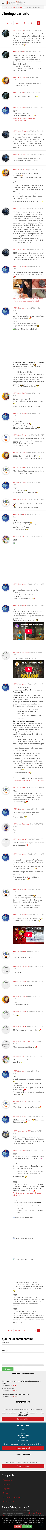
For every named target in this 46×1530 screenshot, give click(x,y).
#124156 (16, 249)
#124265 (16, 435)
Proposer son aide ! (23, 1448)
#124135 (16, 52)
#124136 (16, 77)
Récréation (21, 7)
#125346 (16, 1131)
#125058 (16, 952)
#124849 (16, 606)
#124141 (16, 93)
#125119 (16, 1026)
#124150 (16, 170)
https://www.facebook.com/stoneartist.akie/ (28, 299)
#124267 (16, 452)
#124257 (16, 308)
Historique (6, 1484)
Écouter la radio (22, 1466)
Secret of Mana (29, 1513)
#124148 (16, 131)
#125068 (16, 966)
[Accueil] (15, 2)
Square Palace (26, 1041)
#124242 (16, 266)
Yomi (23, 536)
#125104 (16, 1011)
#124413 (16, 536)
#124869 (16, 652)
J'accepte (17, 1527)
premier (9, 23)
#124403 (16, 467)
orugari (24, 839)
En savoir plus (27, 1527)
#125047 (16, 914)
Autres (13, 7)
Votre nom (5, 1343)
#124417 (16, 584)
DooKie (24, 77)
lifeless (24, 435)
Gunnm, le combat (8, 1389)
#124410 (16, 515)
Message (5, 1351)
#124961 (16, 787)
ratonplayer (25, 652)
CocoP (24, 981)
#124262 (16, 413)
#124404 (16, 482)
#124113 (16, 30)
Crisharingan (26, 824)
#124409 (16, 499)
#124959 (16, 684)
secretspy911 (26, 1131)
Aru (23, 30)
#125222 (16, 1071)
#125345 (16, 1116)
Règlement (6, 1489)
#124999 (16, 854)
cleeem (24, 107)
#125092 (16, 981)
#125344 (16, 1101)
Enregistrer (8, 1369)
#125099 (16, 996)
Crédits (5, 1493)
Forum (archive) (8, 1501)
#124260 (16, 393)
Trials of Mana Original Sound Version (15, 1394)
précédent (18, 23)
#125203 (16, 1056)
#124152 (16, 208)
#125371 (16, 1150)
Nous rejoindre (8, 1480)
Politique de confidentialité (12, 1497)
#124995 (16, 839)
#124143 (16, 107)
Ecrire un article (22, 1419)
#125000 (16, 890)
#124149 (16, 155)
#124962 (16, 809)
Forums (6, 7)
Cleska (24, 131)
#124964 (16, 824)
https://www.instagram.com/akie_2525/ (26, 301)
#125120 (16, 1041)
